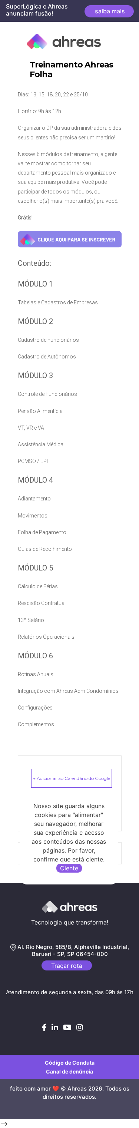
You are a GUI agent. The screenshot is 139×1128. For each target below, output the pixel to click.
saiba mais (109, 11)
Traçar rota (66, 965)
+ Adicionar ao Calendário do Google (71, 778)
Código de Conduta (70, 1062)
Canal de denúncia (69, 1071)
